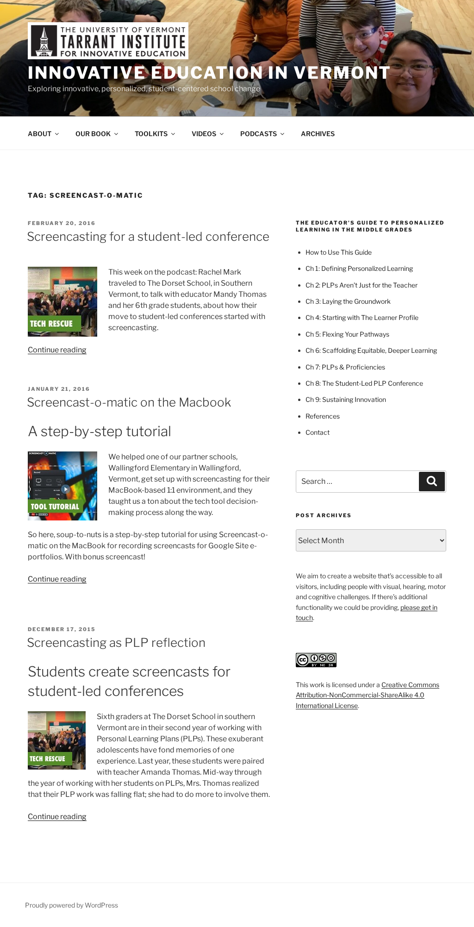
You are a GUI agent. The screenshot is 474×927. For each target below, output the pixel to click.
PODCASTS (258, 134)
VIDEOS (204, 134)
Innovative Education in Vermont (210, 73)
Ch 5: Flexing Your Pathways (347, 334)
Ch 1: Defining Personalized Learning (359, 268)
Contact (318, 432)
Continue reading (57, 349)
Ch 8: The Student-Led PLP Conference (364, 383)
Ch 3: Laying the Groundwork (348, 301)
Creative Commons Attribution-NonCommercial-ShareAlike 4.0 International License (367, 695)
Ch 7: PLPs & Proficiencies (345, 367)
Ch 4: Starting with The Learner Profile (362, 317)
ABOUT (39, 134)
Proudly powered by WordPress (71, 905)
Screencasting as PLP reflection (116, 642)
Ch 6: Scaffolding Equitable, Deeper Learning (371, 350)
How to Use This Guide (339, 252)
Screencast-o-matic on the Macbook (129, 402)
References (323, 416)
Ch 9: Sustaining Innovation (346, 399)
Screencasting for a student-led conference (148, 236)
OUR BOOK (93, 134)
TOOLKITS (151, 134)
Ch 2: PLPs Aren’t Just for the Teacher (362, 285)
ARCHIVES (318, 134)
